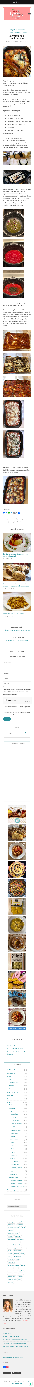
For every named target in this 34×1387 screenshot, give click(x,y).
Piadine (13, 1149)
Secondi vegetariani (17, 1186)
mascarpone (20, 1239)
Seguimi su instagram (18, 1028)
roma (16, 1268)
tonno (15, 1273)
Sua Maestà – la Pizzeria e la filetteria (15, 1340)
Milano (11, 1086)
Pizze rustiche (15, 1155)
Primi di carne (15, 1161)
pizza (9, 1256)
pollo (17, 1259)
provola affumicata (13, 1265)
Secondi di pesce (16, 1183)
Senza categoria (12, 1190)
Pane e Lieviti (13, 1140)
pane (24, 1248)
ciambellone (11, 1224)
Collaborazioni (12, 1070)
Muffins (13, 1127)
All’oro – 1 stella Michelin (15, 1048)
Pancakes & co (16, 1130)
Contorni (12, 1108)
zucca (19, 1279)
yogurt (20, 1276)
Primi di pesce (15, 1164)
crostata (10, 1230)
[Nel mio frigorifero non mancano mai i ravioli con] (17, 906)
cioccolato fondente (13, 1227)
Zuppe (13, 1171)
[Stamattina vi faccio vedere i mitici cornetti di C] (17, 814)
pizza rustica (17, 1256)
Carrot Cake (11, 1045)
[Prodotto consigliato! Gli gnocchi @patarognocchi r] (17, 961)
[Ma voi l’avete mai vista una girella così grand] (17, 869)
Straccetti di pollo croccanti (13, 614)
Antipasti (12, 30)
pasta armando (18, 1250)
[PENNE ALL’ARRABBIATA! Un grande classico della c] (17, 1017)
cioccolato (20, 1224)
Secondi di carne (16, 1180)
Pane (12, 1146)
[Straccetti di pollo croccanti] (17, 602)
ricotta (23, 1265)
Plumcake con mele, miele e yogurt (14, 1343)
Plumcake (14, 1133)
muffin (19, 1245)
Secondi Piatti (13, 1177)
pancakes (18, 1248)
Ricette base (13, 1174)
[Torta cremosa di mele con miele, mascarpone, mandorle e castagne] (17, 572)
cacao (17, 1222)
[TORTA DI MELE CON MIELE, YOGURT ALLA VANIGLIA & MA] (17, 832)
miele (23, 1242)
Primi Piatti (21, 30)
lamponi (10, 1236)
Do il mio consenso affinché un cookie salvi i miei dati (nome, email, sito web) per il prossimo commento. (17, 692)
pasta (9, 1250)
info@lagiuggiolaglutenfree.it (13, 1357)
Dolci (10, 1111)
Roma (11, 1089)
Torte (13, 1136)
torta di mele (11, 1276)
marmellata (11, 1239)
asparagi (10, 1222)
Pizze (13, 1152)
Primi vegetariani (14, 32)
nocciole (10, 1248)
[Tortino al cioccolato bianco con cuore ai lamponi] (17, 542)
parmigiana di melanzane (17, 522)
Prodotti (10, 1095)
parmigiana (22, 519)
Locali (9, 1076)
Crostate (14, 1117)
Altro (10, 1079)
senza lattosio (12, 1271)
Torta (21, 1273)
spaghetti (21, 1271)
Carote (23, 1222)
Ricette (25, 32)
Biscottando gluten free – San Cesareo (15, 1346)
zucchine (10, 1282)
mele (18, 1242)
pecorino (16, 1253)
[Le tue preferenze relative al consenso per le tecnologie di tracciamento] (30, 1384)
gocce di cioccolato (13, 1233)
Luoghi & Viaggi (12, 1092)
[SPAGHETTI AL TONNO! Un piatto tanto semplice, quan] (17, 851)
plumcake (11, 1259)
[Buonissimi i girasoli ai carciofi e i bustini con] (17, 925)
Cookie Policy (16, 1372)
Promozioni (11, 1099)
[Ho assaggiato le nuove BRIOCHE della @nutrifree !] (17, 998)
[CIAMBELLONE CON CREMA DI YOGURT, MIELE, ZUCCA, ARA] (17, 943)
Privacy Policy (7, 1372)
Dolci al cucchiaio (16, 1120)
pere (22, 1253)
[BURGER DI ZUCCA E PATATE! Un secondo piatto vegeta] (17, 980)
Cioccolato (14, 1114)
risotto (10, 1268)
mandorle (18, 1236)
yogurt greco (12, 1279)
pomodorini (11, 1262)
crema (23, 1227)
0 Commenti (24, 42)
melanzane (12, 519)
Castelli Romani (14, 1082)
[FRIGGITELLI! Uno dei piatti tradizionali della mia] (17, 888)
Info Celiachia (11, 1073)
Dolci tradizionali (16, 1124)
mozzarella (11, 1245)
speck (9, 1273)
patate (10, 1253)
